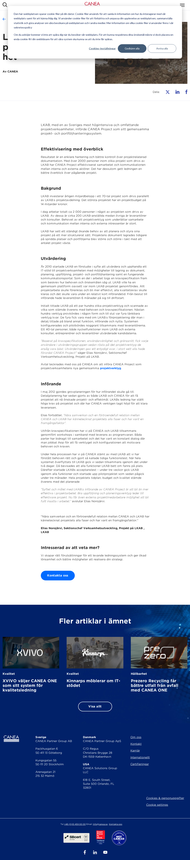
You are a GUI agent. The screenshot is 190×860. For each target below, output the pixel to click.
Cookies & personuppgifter (165, 798)
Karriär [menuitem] (135, 750)
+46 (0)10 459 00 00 (75, 824)
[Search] (5, 5)
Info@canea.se (100, 824)
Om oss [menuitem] (135, 737)
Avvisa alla (162, 48)
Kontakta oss (57, 575)
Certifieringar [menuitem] (139, 764)
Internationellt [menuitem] (140, 757)
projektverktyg (110, 368)
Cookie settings (157, 804)
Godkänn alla (132, 48)
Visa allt (95, 706)
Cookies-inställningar (102, 48)
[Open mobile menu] (182, 5)
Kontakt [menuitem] (136, 744)
